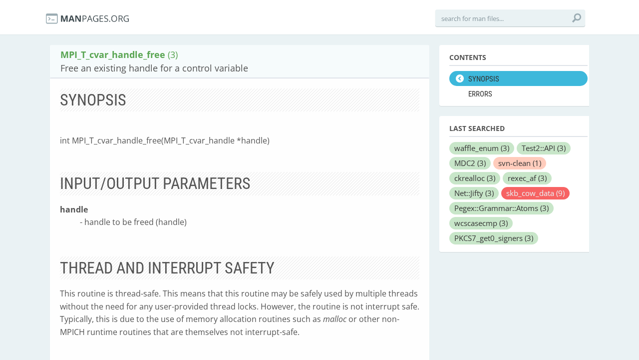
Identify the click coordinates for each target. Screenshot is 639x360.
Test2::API (544, 148)
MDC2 (470, 163)
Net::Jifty (474, 193)
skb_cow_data (535, 193)
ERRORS (480, 94)
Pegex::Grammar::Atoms (501, 208)
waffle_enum (481, 148)
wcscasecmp (481, 223)
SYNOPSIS (483, 79)
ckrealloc (474, 178)
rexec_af (527, 178)
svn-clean (519, 163)
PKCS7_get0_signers (493, 238)
